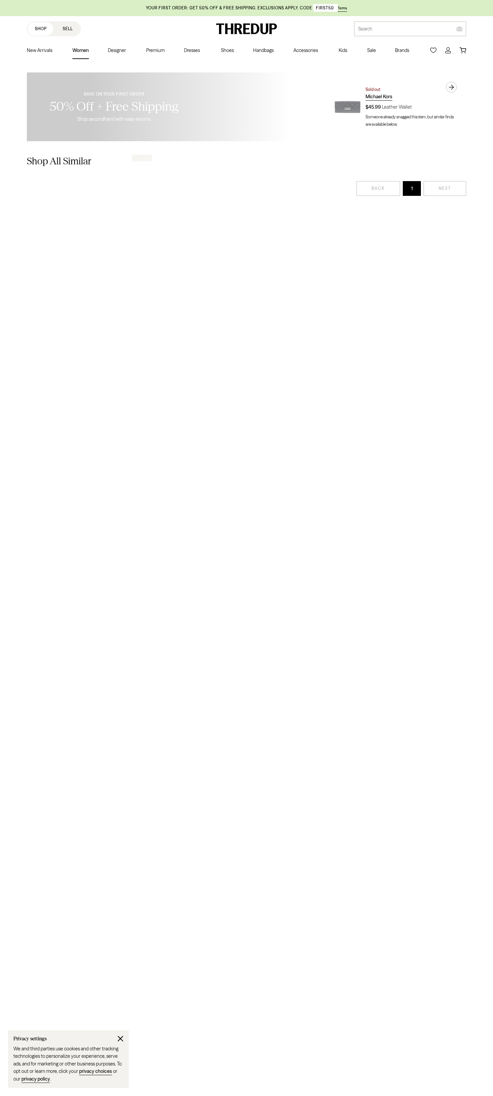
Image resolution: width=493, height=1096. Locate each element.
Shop (41, 28)
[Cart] (462, 50)
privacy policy (35, 1079)
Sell (68, 28)
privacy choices (95, 1071)
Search (365, 29)
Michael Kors (379, 97)
